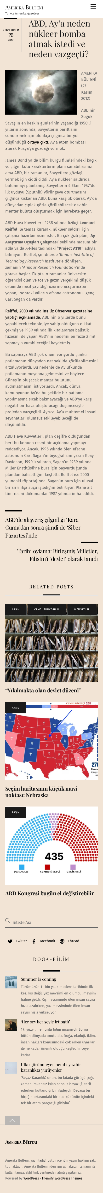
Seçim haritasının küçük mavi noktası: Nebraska (41, 792)
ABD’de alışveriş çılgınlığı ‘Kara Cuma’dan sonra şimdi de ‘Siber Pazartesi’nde (43, 527)
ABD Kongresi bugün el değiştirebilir (49, 893)
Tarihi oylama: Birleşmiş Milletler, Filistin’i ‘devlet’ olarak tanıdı (57, 554)
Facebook (47, 941)
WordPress (31, 1178)
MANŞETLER (82, 609)
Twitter (21, 941)
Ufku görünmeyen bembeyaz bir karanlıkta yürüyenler (51, 1067)
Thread (73, 941)
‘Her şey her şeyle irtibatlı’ (45, 1021)
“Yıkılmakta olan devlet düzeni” (43, 690)
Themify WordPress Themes (62, 1178)
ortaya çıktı (37, 142)
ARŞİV (15, 609)
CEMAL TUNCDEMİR (46, 609)
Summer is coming (38, 979)
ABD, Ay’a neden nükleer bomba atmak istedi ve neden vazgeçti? (59, 38)
